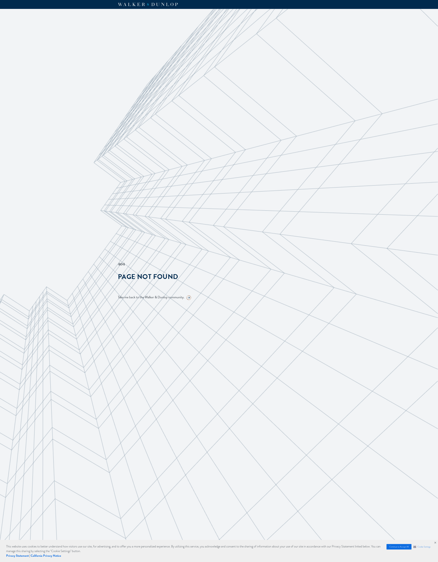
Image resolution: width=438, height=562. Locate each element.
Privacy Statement (17, 555)
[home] (148, 4)
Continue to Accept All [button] (399, 546)
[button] (422, 546)
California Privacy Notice (46, 555)
